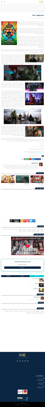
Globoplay (24, 229)
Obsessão (36, 283)
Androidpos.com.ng (24, 403)
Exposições (29, 311)
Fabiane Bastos (34, 163)
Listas (11, 229)
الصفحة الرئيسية (41, 13)
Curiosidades (34, 229)
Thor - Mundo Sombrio (40, 153)
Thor (35, 153)
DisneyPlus (29, 229)
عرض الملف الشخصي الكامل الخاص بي (34, 299)
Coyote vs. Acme (35, 278)
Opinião (11, 311)
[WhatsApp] (27, 159)
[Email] (25, 159)
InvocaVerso (15, 229)
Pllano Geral (6, 311)
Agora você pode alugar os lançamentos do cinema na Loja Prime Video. (31, 273)
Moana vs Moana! (40, 380)
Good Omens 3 (35, 288)
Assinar (22, 267)
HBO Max (20, 229)
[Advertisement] (22, 7)
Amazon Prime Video (40, 229)
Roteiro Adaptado (40, 151)
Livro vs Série (16, 311)
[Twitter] (33, 159)
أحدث (42, 217)
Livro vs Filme (21, 311)
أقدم (2, 217)
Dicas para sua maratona (36, 311)
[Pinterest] (30, 159)
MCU (8, 229)
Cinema (36, 13)
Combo (42, 311)
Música (5, 229)
